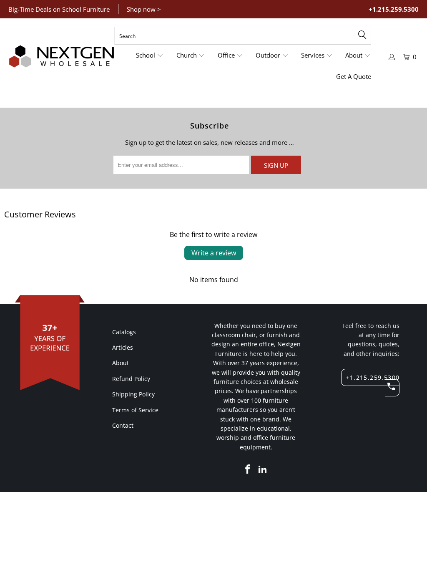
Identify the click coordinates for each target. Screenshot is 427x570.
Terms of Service (135, 410)
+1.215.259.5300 (394, 9)
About (120, 363)
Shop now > (144, 9)
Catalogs (124, 332)
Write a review (213, 252)
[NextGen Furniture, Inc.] (61, 56)
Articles (122, 347)
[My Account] (392, 57)
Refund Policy (131, 379)
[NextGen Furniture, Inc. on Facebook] (248, 469)
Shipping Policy (133, 394)
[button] (149, 55)
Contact (122, 425)
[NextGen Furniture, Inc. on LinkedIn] (263, 469)
